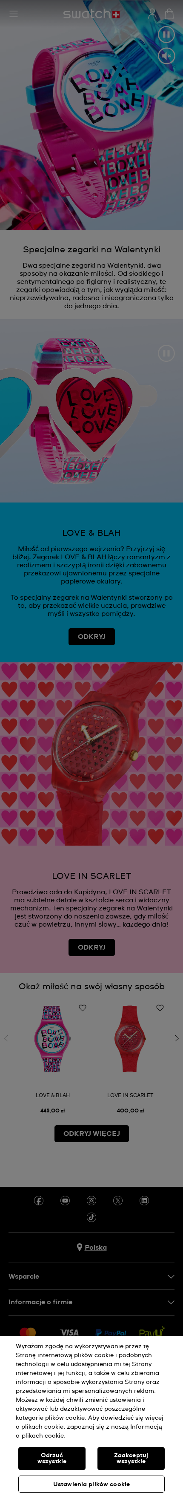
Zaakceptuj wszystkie (131, 1458)
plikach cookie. (44, 1436)
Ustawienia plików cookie (91, 1484)
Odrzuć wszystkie (51, 1458)
